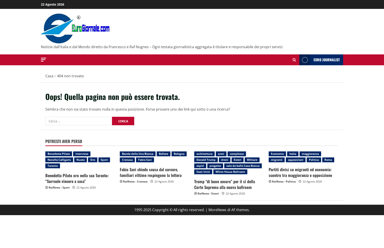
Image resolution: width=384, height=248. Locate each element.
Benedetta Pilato (59, 154)
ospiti (200, 166)
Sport (104, 160)
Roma (328, 160)
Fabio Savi (145, 160)
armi (221, 154)
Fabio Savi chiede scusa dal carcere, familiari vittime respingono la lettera (151, 172)
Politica (314, 160)
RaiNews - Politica (284, 181)
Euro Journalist (327, 59)
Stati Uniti (203, 172)
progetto (215, 166)
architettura (204, 154)
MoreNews (217, 209)
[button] (43, 60)
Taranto (53, 166)
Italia (292, 154)
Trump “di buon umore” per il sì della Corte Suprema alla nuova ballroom (224, 184)
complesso (237, 154)
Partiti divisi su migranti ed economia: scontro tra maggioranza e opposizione (300, 172)
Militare (252, 160)
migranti (276, 160)
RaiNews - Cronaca (135, 181)
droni (224, 160)
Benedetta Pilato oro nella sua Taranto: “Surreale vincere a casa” (77, 178)
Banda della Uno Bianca (137, 154)
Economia (277, 154)
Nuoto (80, 160)
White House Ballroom (230, 172)
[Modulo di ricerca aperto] (294, 60)
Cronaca (127, 160)
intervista (81, 154)
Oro (92, 160)
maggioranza (310, 154)
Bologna (179, 154)
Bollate (163, 154)
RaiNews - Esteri (208, 193)
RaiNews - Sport (59, 187)
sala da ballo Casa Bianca (243, 166)
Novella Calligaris (59, 160)
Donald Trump (206, 160)
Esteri (237, 160)
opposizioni (295, 160)
